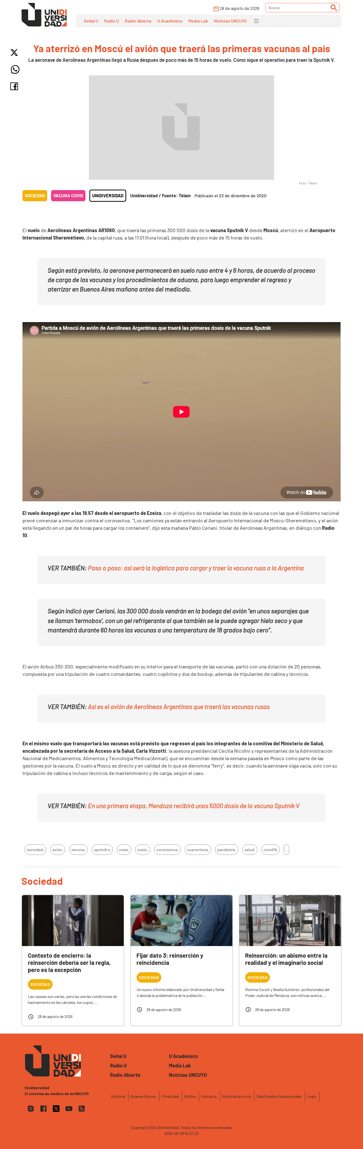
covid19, (270, 849)
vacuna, (78, 849)
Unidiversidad (107, 195)
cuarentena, (198, 849)
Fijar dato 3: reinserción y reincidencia (170, 959)
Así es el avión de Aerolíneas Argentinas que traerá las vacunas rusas (178, 706)
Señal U (91, 20)
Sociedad (35, 195)
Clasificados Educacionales (279, 1096)
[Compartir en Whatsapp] (15, 69)
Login (311, 1096)
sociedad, (35, 849)
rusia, (124, 849)
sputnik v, (102, 849)
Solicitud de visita (236, 1096)
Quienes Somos (143, 1096)
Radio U (111, 20)
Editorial (118, 1096)
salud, (249, 849)
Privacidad (170, 1096)
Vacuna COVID (68, 195)
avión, (57, 849)
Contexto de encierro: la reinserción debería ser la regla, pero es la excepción (69, 962)
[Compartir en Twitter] (15, 52)
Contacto (209, 1096)
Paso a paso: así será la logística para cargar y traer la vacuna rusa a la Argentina (196, 568)
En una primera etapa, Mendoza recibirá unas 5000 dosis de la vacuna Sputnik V (194, 805)
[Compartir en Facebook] (15, 86)
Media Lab (198, 20)
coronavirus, (167, 849)
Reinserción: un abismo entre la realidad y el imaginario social (286, 959)
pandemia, (226, 849)
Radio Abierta (138, 20)
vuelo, (142, 849)
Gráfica (190, 1096)
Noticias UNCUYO (230, 20)
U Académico (169, 20)
